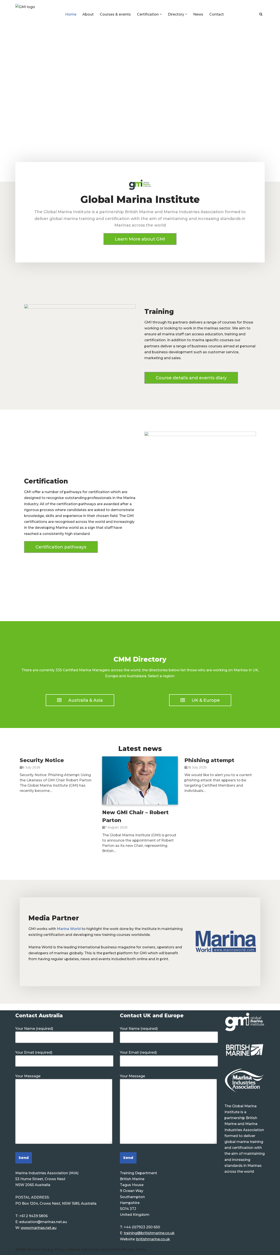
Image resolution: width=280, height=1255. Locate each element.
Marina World (69, 929)
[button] (161, 14)
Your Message (27, 1076)
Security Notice (42, 760)
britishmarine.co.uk (153, 1239)
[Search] (260, 14)
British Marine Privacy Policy (40, 1249)
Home (70, 14)
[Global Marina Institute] (36, 14)
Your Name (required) (34, 1028)
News (198, 14)
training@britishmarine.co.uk (149, 1233)
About (88, 14)
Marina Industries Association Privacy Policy (107, 1249)
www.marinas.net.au (38, 1228)
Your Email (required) (33, 1052)
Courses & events (115, 14)
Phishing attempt (209, 760)
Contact (216, 14)
